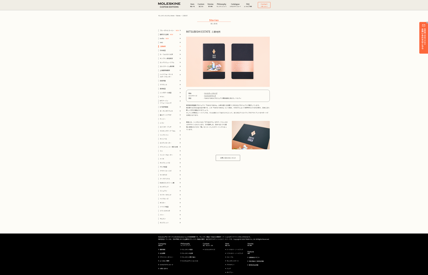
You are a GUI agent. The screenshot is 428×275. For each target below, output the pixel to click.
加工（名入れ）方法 (208, 244)
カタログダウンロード (166, 265)
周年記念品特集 (253, 265)
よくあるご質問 (164, 261)
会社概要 (162, 253)
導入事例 (250, 244)
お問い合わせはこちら (227, 158)
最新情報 (162, 249)
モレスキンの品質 (187, 253)
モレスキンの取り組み (188, 257)
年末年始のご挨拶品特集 (256, 261)
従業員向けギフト (254, 257)
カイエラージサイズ (210, 93)
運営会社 (162, 244)
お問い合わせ (164, 268)
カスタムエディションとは (190, 261)
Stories (178, 16)
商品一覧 (227, 244)
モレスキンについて (186, 244)
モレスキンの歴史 (187, 249)
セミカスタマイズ (210, 96)
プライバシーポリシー (166, 257)
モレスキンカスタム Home (166, 16)
